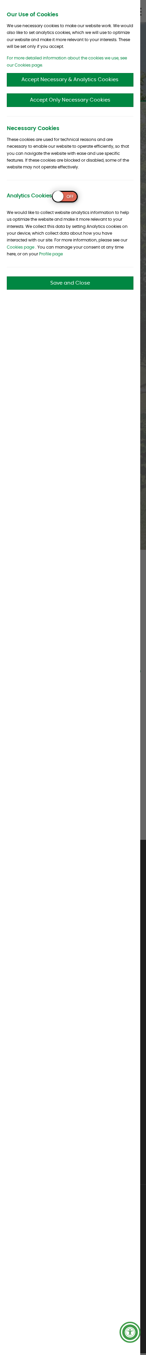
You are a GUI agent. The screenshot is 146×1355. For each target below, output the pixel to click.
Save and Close (70, 283)
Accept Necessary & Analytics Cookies (69, 79)
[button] (130, 1332)
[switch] (65, 196)
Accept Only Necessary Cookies (70, 100)
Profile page (51, 254)
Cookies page (20, 247)
